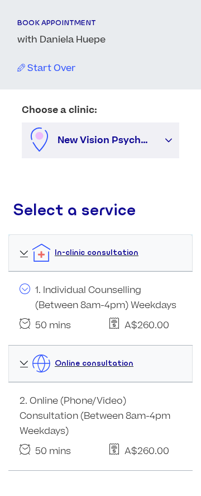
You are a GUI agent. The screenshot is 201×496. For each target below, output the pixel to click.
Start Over (50, 68)
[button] (168, 140)
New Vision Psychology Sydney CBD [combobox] (108, 140)
